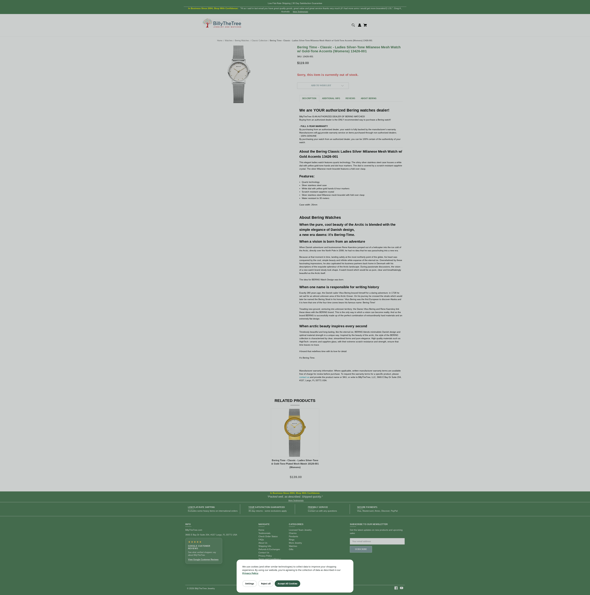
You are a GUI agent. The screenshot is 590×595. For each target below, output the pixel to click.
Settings (249, 583)
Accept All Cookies (287, 583)
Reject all (266, 583)
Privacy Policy (250, 573)
